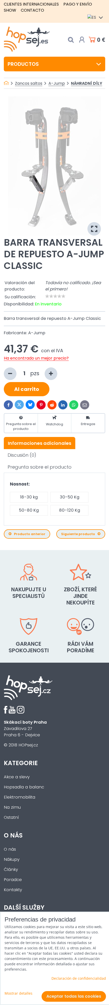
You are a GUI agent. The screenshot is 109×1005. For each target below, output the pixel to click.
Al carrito (26, 389)
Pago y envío (77, 4)
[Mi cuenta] (81, 40)
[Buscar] (70, 39)
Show (10, 10)
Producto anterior (29, 534)
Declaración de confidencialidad (78, 978)
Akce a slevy (17, 777)
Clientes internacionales (31, 4)
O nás (10, 849)
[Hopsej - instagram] (20, 712)
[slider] (55, 296)
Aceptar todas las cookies (73, 996)
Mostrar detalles (18, 993)
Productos (23, 64)
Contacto (32, 10)
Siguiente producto (78, 534)
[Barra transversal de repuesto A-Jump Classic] (54, 166)
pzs (35, 373)
